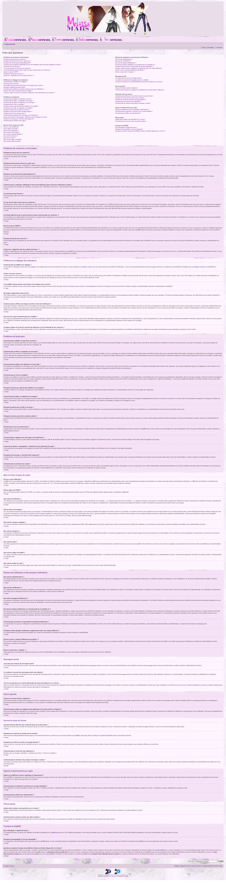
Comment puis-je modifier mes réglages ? (15, 81)
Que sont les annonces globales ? (13, 134)
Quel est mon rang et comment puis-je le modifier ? (18, 90)
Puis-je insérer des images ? (12, 132)
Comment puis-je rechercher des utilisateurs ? (128, 101)
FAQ (204, 47)
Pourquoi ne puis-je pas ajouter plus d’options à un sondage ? (21, 106)
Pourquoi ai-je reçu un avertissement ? (15, 113)
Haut (6, 158)
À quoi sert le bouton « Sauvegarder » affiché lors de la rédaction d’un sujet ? (25, 117)
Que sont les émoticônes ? (11, 130)
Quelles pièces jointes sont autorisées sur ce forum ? (130, 119)
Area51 (123, 841)
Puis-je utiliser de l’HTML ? (11, 128)
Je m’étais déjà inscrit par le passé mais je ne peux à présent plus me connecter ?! (27, 70)
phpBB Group (55, 832)
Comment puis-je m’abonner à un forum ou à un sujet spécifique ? (134, 111)
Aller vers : (191, 861)
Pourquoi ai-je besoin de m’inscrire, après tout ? (17, 61)
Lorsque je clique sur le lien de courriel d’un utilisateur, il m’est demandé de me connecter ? (29, 92)
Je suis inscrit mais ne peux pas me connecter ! (17, 68)
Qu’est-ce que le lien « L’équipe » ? (125, 72)
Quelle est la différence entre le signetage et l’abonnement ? (132, 109)
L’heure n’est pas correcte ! (11, 83)
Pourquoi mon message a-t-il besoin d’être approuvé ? (19, 119)
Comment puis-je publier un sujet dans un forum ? (18, 99)
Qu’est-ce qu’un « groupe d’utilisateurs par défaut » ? (130, 70)
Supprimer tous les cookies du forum (190, 866)
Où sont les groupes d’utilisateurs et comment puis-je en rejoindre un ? (135, 64)
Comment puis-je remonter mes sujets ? (15, 120)
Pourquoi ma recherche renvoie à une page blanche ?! (130, 99)
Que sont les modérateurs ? (123, 61)
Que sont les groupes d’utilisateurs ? (125, 63)
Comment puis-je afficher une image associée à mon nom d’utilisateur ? (24, 89)
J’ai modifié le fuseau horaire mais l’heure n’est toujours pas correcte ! (23, 85)
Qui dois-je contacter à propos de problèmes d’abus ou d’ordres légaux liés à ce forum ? (140, 131)
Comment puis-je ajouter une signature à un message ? (19, 102)
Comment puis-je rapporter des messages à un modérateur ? (21, 115)
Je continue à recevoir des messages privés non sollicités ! (132, 80)
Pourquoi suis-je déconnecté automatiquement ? (17, 63)
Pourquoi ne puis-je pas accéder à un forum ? (17, 109)
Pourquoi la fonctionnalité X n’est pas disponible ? (129, 129)
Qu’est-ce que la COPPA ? (11, 72)
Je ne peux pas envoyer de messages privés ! (128, 78)
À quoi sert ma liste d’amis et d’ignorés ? (126, 88)
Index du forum (10, 44)
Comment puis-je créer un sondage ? (14, 104)
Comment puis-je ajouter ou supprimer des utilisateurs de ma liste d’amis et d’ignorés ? (139, 90)
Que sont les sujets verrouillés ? (13, 139)
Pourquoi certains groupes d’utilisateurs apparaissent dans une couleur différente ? (138, 68)
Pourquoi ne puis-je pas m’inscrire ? (14, 73)
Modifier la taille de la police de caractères (220, 44)
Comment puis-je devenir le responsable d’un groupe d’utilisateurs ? (134, 66)
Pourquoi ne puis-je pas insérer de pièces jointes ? (18, 111)
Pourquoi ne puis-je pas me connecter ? (15, 59)
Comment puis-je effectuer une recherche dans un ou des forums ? (134, 96)
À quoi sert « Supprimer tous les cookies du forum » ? (19, 75)
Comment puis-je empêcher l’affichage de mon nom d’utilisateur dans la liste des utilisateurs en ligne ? (32, 64)
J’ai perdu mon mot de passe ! (12, 66)
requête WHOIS (160, 850)
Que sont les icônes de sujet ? (12, 141)
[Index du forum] (113, 34)
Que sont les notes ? (9, 138)
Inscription (211, 47)
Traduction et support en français (107, 876)
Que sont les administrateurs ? (124, 59)
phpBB (107, 875)
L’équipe (176, 866)
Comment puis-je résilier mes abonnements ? (128, 113)
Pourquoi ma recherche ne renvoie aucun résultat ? (130, 98)
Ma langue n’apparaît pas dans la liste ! (15, 87)
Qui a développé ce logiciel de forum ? (126, 127)
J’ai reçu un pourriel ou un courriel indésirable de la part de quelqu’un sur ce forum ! (139, 81)
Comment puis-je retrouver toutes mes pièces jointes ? (130, 121)
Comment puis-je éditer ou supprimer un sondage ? (18, 108)
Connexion (219, 47)
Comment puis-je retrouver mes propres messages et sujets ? (133, 103)
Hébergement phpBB (122, 876)
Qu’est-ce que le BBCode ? (11, 127)
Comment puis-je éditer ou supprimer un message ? (18, 100)
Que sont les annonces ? (11, 136)
